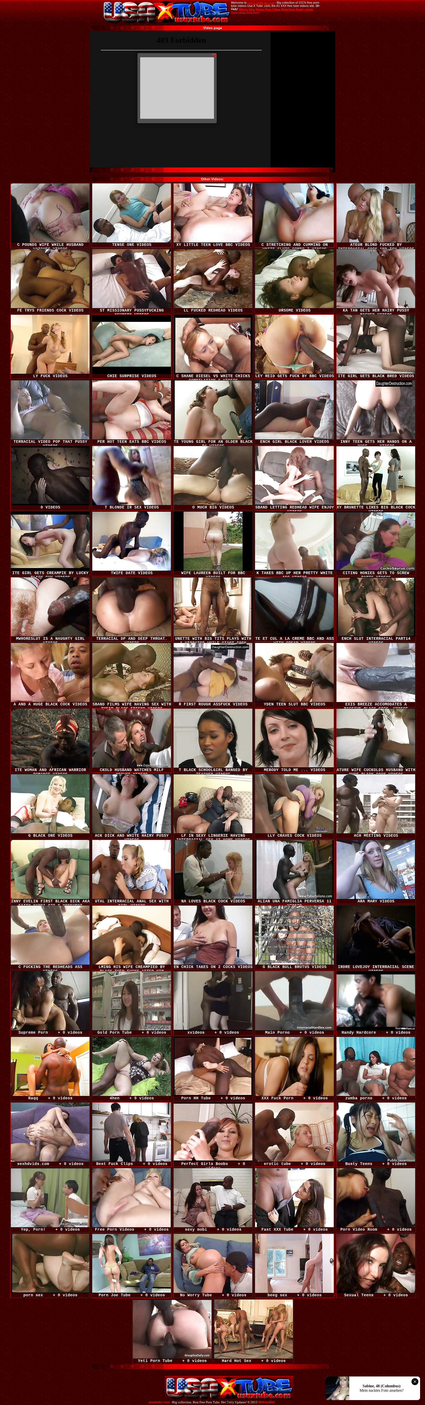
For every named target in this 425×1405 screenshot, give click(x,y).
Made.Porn (287, 9)
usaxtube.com (159, 1402)
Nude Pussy (253, 12)
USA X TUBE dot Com (260, 2)
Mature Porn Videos (268, 9)
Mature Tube (246, 9)
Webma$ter (266, 1402)
